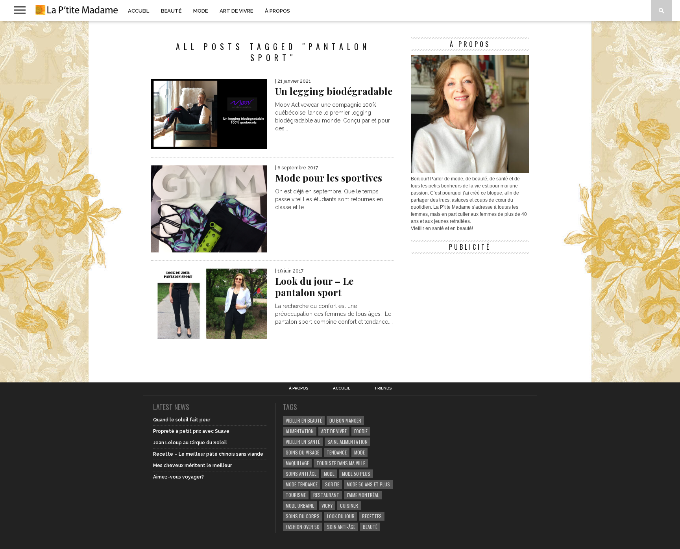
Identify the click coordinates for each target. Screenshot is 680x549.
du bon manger (345, 420)
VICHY (327, 505)
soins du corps (303, 516)
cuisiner (349, 505)
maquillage (297, 463)
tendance (337, 452)
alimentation (300, 431)
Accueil (138, 11)
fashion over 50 (303, 526)
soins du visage (302, 452)
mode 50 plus (356, 473)
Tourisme (296, 495)
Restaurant (326, 495)
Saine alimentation (347, 441)
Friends (383, 388)
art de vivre (334, 431)
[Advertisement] (470, 307)
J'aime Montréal (363, 495)
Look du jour (341, 516)
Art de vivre (236, 11)
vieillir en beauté (304, 420)
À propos (277, 11)
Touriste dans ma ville (340, 463)
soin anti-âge (341, 526)
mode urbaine (300, 505)
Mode (200, 11)
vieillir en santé (303, 441)
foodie (361, 431)
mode (359, 452)
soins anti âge (301, 473)
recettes (372, 516)
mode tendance (302, 484)
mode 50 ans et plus (368, 484)
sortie (332, 484)
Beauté (171, 11)
